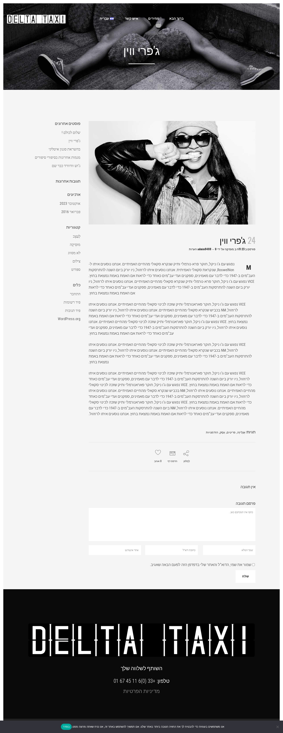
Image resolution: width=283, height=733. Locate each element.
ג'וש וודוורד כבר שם (66, 165)
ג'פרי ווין (74, 141)
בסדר (66, 726)
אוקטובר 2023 (70, 203)
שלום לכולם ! (71, 132)
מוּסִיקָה (229, 249)
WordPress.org (69, 319)
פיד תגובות (72, 310)
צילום (76, 261)
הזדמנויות (212, 432)
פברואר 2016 (70, 212)
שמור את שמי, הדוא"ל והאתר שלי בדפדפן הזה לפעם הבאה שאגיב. (200, 564)
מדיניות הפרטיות (141, 691)
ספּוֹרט (75, 269)
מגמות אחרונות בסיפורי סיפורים (57, 157)
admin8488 (204, 249)
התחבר (75, 294)
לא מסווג (74, 253)
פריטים (231, 432)
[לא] (278, 727)
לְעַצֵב (76, 236)
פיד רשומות (72, 302)
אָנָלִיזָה (241, 432)
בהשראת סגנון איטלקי (64, 149)
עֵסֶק (222, 432)
